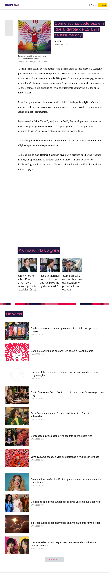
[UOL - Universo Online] (20, 5)
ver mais (52, 559)
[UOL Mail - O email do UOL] (90, 5)
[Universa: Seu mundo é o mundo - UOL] (12, 5)
